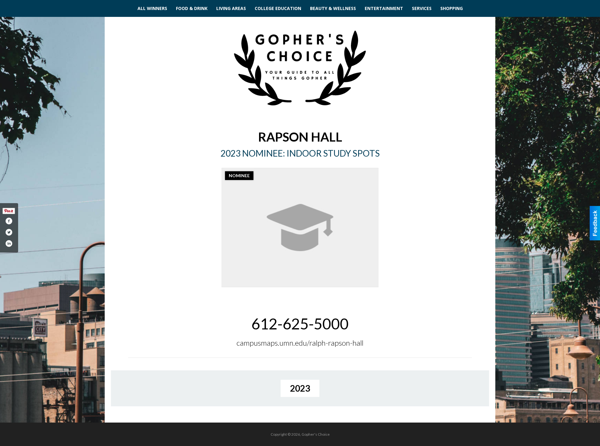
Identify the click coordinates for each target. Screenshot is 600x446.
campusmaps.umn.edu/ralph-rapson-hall (300, 342)
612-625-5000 (300, 324)
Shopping (451, 8)
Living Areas (231, 8)
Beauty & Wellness (333, 8)
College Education (278, 8)
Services (422, 8)
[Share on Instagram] (9, 243)
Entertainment (384, 8)
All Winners (152, 8)
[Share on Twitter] (9, 232)
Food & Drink (192, 8)
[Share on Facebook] (9, 221)
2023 (300, 388)
